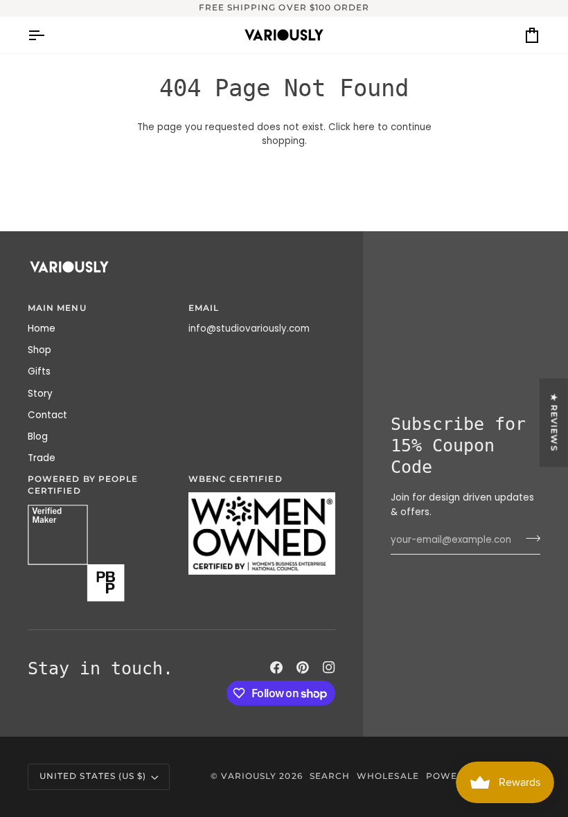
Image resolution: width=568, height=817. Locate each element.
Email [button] (203, 308)
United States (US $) (92, 776)
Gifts (39, 371)
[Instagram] (329, 667)
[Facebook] (276, 667)
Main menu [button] (57, 308)
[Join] (528, 539)
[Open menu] (48, 35)
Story (40, 393)
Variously (249, 776)
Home (41, 328)
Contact (47, 415)
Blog (38, 436)
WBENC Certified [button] (235, 479)
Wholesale (388, 776)
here (364, 127)
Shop (39, 350)
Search (330, 776)
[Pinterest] (302, 667)
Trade (41, 458)
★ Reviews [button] (554, 423)
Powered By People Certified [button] (83, 485)
